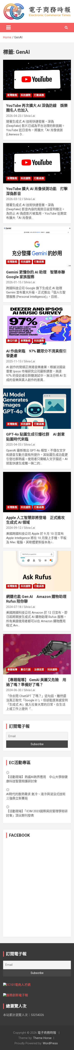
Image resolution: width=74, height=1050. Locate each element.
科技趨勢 (26, 95)
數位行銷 (12, 340)
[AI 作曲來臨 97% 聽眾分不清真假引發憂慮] (37, 325)
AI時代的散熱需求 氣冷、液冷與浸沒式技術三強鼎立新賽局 (35, 796)
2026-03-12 (13, 199)
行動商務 (39, 95)
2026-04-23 (13, 115)
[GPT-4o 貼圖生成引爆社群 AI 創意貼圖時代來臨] (37, 408)
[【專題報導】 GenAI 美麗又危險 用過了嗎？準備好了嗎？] (37, 654)
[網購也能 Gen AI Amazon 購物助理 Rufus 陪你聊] (37, 571)
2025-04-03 (13, 444)
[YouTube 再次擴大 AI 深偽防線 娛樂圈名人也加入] (37, 80)
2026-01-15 (13, 282)
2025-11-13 (13, 361)
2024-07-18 (13, 607)
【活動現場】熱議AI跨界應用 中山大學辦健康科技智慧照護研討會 (37, 779)
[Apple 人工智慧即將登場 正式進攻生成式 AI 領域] (37, 492)
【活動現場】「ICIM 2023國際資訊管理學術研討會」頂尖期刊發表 (37, 813)
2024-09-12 (13, 527)
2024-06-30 (13, 690)
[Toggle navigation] (8, 27)
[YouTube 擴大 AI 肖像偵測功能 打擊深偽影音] (37, 163)
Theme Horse (42, 1038)
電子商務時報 (47, 1033)
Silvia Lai (29, 115)
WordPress (50, 1043)
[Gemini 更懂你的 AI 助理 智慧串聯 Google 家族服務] (37, 246)
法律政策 (39, 669)
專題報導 (12, 669)
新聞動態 (12, 95)
